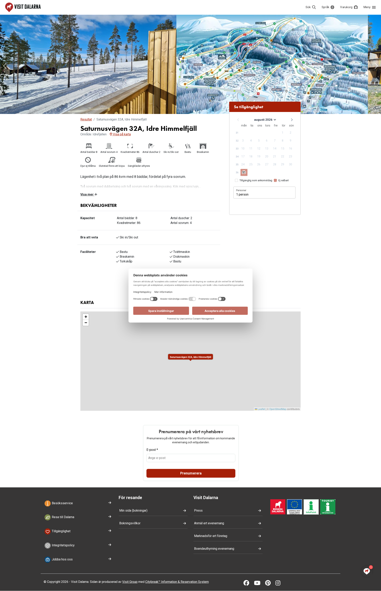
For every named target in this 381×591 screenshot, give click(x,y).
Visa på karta (121, 134)
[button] (5, 66)
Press (198, 510)
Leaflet (261, 409)
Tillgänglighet (60, 531)
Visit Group (130, 582)
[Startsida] (23, 7)
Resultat (86, 119)
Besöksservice (62, 503)
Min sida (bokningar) (133, 510)
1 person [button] (242, 194)
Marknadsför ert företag (210, 536)
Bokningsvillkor (129, 523)
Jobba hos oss (62, 559)
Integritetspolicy (63, 545)
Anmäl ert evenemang (209, 523)
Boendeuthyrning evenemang (214, 549)
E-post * (152, 450)
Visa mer (87, 194)
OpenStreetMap (277, 409)
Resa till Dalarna (62, 517)
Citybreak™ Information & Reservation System (177, 582)
